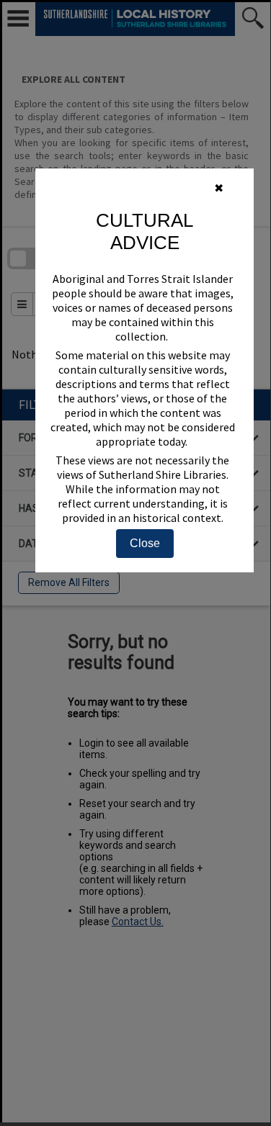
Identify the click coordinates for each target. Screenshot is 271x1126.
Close (145, 543)
